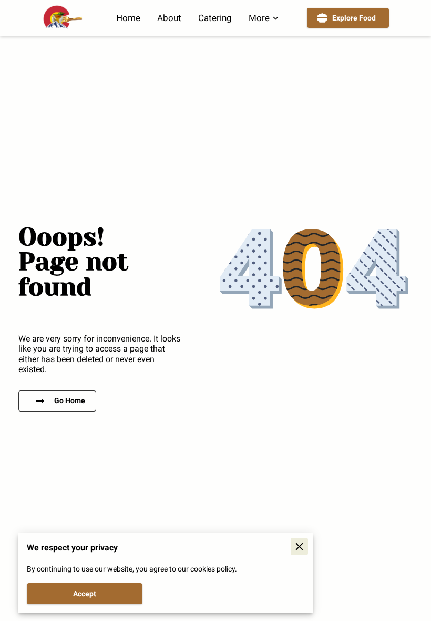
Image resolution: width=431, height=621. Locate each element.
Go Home (69, 400)
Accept (84, 593)
